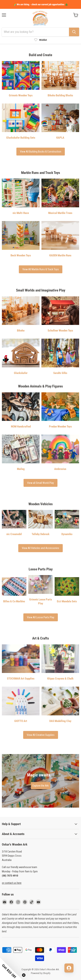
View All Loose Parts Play (40, 617)
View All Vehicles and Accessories (40, 548)
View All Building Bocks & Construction (40, 151)
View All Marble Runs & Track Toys (40, 269)
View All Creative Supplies (40, 734)
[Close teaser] (24, 975)
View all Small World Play (40, 482)
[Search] (74, 32)
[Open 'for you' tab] (68, 967)
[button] (11, 968)
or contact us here (11, 882)
